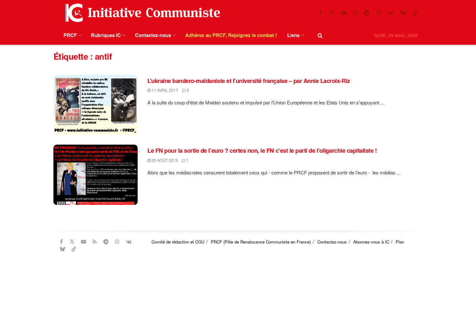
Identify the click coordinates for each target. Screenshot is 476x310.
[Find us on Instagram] (378, 13)
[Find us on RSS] (355, 13)
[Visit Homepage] (141, 13)
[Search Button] (320, 35)
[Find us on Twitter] (331, 13)
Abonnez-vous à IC (371, 242)
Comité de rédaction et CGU (178, 242)
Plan (400, 242)
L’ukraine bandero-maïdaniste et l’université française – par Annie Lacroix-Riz (248, 81)
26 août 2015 (164, 160)
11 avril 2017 (164, 90)
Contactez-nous (153, 35)
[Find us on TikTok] (415, 13)
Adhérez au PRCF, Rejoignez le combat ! (231, 35)
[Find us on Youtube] (343, 13)
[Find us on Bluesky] (403, 13)
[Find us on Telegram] (367, 13)
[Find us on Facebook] (320, 13)
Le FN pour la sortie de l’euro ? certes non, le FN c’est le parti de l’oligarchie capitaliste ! (262, 150)
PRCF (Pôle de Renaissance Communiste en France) (261, 242)
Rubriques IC (106, 35)
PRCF (70, 35)
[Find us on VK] (391, 13)
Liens (293, 35)
